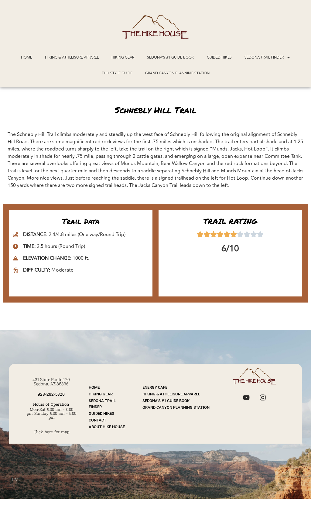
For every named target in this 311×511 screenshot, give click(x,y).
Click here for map (51, 432)
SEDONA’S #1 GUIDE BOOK (170, 57)
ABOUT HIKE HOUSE (107, 427)
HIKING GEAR (122, 57)
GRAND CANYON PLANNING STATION (177, 73)
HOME (26, 57)
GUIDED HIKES (219, 57)
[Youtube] (246, 397)
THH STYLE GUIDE (117, 73)
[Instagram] (262, 397)
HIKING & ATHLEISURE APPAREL (72, 57)
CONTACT (97, 420)
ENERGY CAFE (154, 387)
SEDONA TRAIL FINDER (264, 57)
